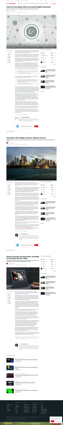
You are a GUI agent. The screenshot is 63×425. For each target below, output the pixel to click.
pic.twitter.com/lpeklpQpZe (33, 71)
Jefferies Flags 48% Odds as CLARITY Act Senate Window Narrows (50, 81)
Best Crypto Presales (27, 407)
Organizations (17, 406)
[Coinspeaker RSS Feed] (56, 0)
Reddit (9, 59)
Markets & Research (42, 3)
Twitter (9, 54)
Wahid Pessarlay (18, 369)
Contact (42, 406)
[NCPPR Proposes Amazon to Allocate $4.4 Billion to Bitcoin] (10, 383)
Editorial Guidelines (44, 409)
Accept (52, 421)
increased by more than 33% (19, 227)
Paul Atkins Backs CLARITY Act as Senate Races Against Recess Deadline (51, 76)
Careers (42, 407)
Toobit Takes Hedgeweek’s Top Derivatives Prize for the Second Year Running (51, 87)
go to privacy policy (58, 421)
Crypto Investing (25, 3)
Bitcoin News (17, 231)
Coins (16, 404)
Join (36, 126)
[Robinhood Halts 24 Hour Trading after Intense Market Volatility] (10, 391)
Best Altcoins (26, 406)
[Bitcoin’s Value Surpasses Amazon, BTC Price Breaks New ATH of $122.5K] (10, 368)
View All (54, 64)
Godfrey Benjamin (18, 376)
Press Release (9, 410)
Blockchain (8, 409)
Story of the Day (26, 373)
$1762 (33, 228)
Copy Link (9, 62)
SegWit (20, 59)
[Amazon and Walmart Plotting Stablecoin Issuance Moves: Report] (10, 375)
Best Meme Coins (26, 410)
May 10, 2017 (29, 83)
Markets (8, 406)
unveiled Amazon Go (25, 332)
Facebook (9, 53)
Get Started (55, 423)
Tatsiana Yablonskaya (12, 10)
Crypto (8, 407)
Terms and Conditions (44, 410)
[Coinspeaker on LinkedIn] (54, 0)
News (19, 3)
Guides (21, 3)
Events (42, 91)
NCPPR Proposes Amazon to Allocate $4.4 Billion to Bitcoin (25, 382)
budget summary (25, 183)
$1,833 (22, 110)
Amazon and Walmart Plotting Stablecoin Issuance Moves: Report (26, 375)
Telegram (9, 57)
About (42, 404)
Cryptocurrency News (22, 114)
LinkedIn (9, 60)
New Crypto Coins (26, 409)
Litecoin (16, 50)
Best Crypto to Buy (26, 404)
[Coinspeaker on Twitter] (51, 0)
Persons (16, 407)
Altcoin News (17, 114)
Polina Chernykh (12, 142)
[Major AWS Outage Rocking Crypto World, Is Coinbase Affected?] (10, 360)
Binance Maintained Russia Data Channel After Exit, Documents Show (51, 70)
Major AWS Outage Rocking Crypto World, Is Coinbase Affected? (26, 359)
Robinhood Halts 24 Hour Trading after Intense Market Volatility (26, 390)
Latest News (44, 67)
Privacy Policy (43, 413)
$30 (18, 52)
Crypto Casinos (36, 3)
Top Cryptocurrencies (46, 49)
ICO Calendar (31, 3)
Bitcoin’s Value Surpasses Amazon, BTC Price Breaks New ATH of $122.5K (26, 368)
